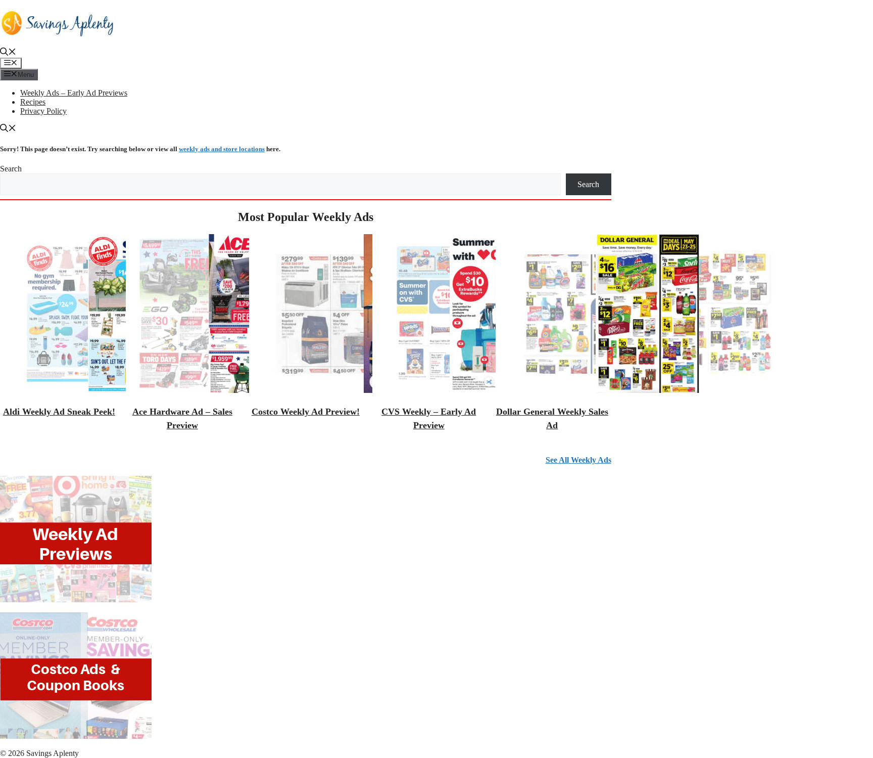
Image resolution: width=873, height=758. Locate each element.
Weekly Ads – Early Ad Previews (73, 92)
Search (11, 168)
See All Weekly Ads (578, 460)
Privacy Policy (43, 111)
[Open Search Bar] (8, 53)
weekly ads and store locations (222, 149)
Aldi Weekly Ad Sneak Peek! (59, 412)
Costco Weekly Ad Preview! (306, 412)
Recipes (32, 102)
